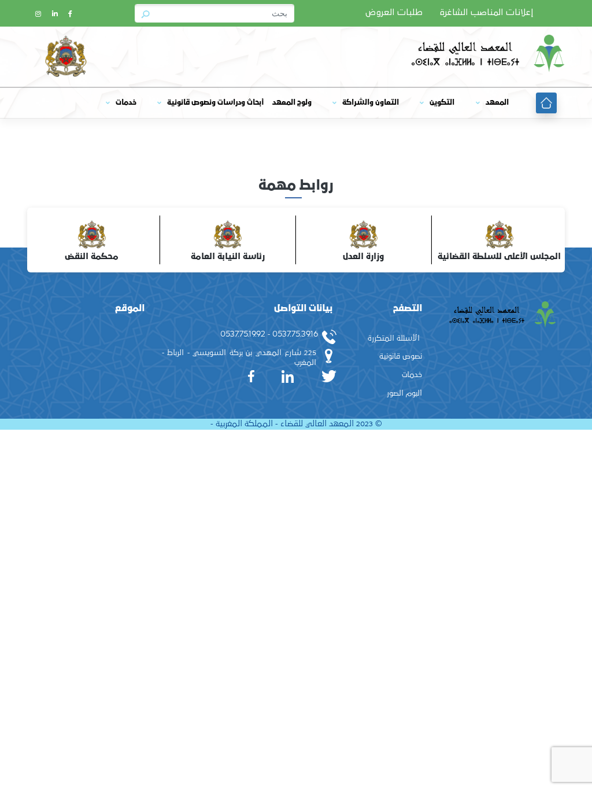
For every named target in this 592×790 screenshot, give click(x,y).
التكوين (442, 102)
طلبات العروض (394, 13)
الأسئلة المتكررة (393, 338)
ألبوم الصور (404, 393)
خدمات (126, 102)
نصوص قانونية (400, 356)
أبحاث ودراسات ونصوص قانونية (215, 102)
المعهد (497, 102)
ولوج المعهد (292, 102)
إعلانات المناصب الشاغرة (486, 13)
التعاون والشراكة (370, 102)
